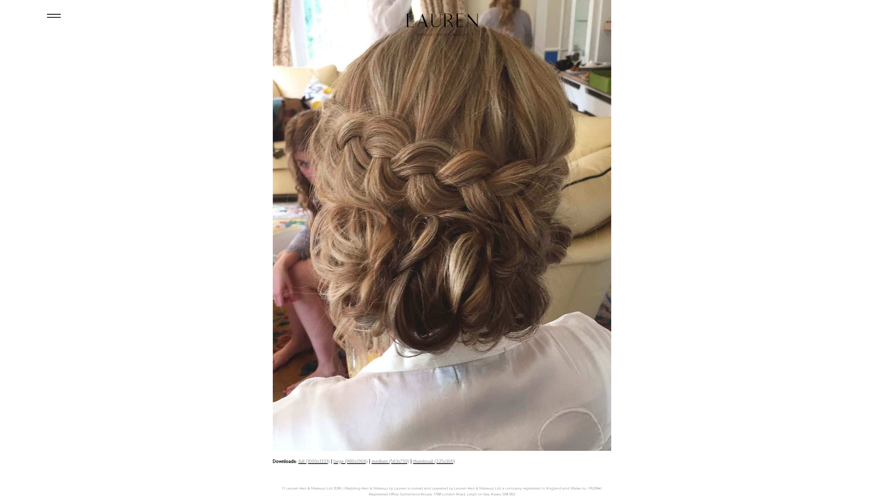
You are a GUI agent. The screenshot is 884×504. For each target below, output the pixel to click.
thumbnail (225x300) (434, 461)
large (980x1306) (351, 461)
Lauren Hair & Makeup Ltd (309, 488)
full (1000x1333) (314, 461)
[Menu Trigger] (53, 18)
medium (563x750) (390, 461)
